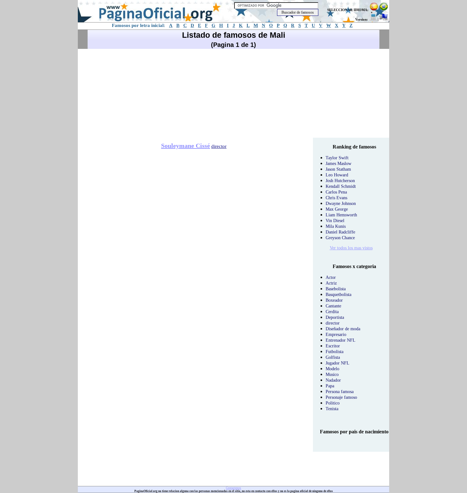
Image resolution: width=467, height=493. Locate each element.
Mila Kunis (336, 226)
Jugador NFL (337, 363)
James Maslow (338, 163)
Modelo (332, 368)
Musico (332, 374)
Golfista (333, 357)
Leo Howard (337, 175)
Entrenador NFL (340, 340)
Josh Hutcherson (340, 180)
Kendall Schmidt (341, 186)
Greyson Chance (340, 237)
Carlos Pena (336, 192)
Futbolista (334, 351)
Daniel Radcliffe (340, 232)
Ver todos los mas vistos (351, 248)
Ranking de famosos (354, 146)
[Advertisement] (233, 93)
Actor (331, 277)
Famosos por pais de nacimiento (354, 431)
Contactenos (233, 488)
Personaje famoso (341, 397)
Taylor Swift (337, 157)
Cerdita (332, 311)
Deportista (335, 317)
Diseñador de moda (343, 328)
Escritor (333, 346)
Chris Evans (336, 197)
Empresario (336, 334)
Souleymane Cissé (185, 145)
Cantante (333, 306)
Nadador (333, 380)
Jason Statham (338, 169)
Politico (333, 403)
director (219, 146)
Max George (337, 209)
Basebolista (336, 288)
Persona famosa (340, 391)
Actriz (331, 283)
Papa (330, 386)
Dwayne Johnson (341, 203)
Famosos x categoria (354, 266)
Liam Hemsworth (341, 215)
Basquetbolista (338, 294)
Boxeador (334, 300)
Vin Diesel (335, 220)
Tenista (332, 408)
